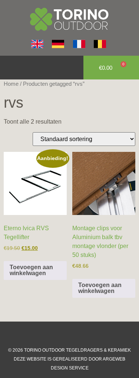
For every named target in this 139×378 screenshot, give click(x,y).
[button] (10, 68)
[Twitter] (77, 334)
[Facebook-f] (47, 334)
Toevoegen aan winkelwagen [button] (31, 270)
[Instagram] (62, 334)
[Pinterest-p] (92, 334)
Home (11, 84)
